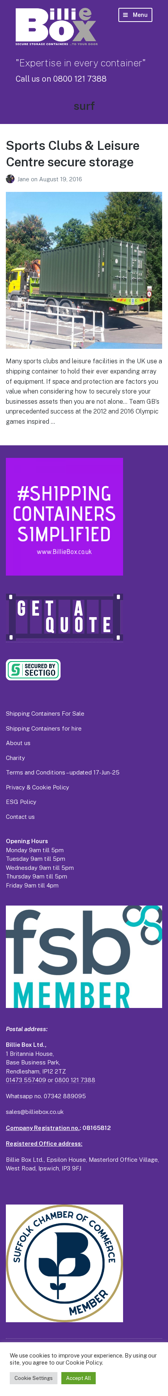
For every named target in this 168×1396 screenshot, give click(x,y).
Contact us (20, 816)
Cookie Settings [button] (33, 1378)
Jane (24, 179)
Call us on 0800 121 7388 (61, 79)
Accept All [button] (78, 1378)
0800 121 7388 (75, 1080)
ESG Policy (21, 801)
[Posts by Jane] (11, 179)
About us (18, 743)
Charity (15, 757)
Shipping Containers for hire (44, 728)
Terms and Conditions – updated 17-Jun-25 (63, 772)
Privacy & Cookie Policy (37, 787)
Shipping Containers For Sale (45, 713)
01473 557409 (26, 1080)
